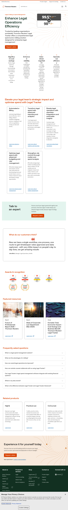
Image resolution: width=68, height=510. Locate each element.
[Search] (66, 6)
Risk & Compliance (20, 482)
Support (44, 477)
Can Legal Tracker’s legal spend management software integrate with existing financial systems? (31, 374)
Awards (4, 481)
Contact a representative (19, 459)
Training (44, 479)
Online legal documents (31, 484)
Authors (4, 478)
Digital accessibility (5, 487)
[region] (34, 501)
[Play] (49, 21)
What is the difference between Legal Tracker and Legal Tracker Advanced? (28, 386)
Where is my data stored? (13, 380)
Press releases (6, 490)
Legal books (32, 474)
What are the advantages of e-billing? (16, 358)
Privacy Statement (16, 503)
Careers (4, 484)
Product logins (45, 474)
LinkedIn (59, 474)
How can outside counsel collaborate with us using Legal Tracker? (25, 368)
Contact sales (45, 482)
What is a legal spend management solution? (18, 353)
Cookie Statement (6, 503)
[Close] (65, 494)
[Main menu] (62, 6)
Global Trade (19, 479)
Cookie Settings (24, 507)
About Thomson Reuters (6, 475)
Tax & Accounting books (33, 477)
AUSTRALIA (24, 6)
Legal (17, 474)
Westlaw (31, 481)
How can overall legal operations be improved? (19, 363)
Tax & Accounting (20, 477)
